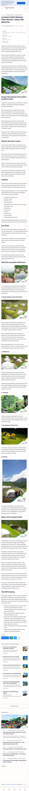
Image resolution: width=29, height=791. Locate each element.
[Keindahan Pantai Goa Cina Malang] (25, 658)
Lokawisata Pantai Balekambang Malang (10, 692)
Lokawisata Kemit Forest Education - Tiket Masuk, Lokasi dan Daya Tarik (13, 743)
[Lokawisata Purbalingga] (13, 758)
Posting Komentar (14, 706)
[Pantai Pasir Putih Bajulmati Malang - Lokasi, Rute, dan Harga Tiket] (25, 683)
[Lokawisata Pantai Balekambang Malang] (25, 693)
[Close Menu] (27, 3)
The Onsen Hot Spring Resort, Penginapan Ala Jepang (10, 647)
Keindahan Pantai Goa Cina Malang (11, 656)
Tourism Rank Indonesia (10, 784)
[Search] (27, 8)
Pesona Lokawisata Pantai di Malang (11, 665)
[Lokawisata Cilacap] (12, 740)
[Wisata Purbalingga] (22, 758)
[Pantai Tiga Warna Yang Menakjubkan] (25, 675)
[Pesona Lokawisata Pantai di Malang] (25, 666)
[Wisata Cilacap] (19, 740)
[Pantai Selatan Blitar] (20, 752)
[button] (25, 8)
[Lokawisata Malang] (12, 747)
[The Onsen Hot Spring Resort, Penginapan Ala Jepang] (25, 648)
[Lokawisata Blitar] (12, 752)
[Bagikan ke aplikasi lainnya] (19, 637)
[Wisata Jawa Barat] (20, 730)
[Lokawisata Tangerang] (12, 730)
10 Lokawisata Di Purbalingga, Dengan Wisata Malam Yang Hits (14, 761)
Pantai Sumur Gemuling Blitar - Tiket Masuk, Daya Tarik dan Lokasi (14, 754)
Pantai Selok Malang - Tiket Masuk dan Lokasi (14, 749)
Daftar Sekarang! (21, 3)
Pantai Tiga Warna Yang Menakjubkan (12, 673)
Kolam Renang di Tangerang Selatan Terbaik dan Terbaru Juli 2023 (14, 733)
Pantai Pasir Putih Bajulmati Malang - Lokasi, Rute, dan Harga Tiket (11, 682)
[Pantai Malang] (20, 747)
